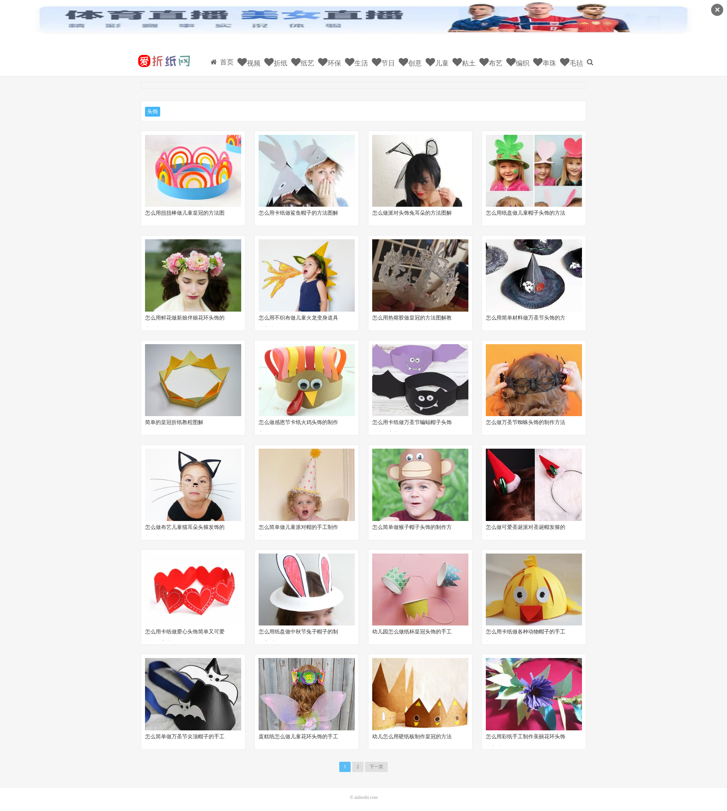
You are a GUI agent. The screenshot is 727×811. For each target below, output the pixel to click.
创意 (414, 63)
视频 (253, 63)
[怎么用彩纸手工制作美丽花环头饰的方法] (534, 694)
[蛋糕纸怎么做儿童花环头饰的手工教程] (307, 694)
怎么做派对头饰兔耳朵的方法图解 (412, 213)
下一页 (376, 766)
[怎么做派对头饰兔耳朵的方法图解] (420, 171)
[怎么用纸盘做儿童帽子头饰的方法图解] (534, 171)
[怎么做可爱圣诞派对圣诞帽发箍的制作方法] (534, 485)
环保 (333, 63)
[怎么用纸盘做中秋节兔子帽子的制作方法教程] (307, 590)
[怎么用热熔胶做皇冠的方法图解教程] (420, 275)
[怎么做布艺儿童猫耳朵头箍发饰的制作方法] (193, 485)
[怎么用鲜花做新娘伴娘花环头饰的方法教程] (193, 275)
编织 (521, 63)
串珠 (548, 63)
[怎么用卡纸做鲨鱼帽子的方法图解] (307, 171)
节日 (387, 63)
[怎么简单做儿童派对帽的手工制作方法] (307, 485)
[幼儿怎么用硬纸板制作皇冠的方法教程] (420, 694)
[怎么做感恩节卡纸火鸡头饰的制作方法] (307, 380)
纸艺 (306, 63)
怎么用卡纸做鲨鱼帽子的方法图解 (298, 213)
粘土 (468, 63)
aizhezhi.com (366, 797)
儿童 (441, 63)
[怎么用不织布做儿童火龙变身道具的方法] (307, 275)
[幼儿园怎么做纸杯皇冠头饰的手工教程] (420, 590)
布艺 (494, 63)
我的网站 (163, 61)
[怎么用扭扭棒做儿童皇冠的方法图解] (193, 171)
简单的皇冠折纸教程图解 (174, 422)
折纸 (279, 63)
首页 (226, 62)
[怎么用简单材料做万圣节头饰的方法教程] (534, 275)
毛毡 (575, 63)
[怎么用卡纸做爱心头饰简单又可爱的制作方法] (193, 590)
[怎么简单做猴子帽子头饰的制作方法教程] (420, 485)
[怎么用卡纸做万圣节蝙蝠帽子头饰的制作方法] (420, 380)
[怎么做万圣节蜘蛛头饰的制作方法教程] (534, 380)
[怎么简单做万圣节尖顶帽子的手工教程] (193, 694)
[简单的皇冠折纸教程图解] (193, 380)
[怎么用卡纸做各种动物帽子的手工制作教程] (534, 590)
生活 (360, 63)
